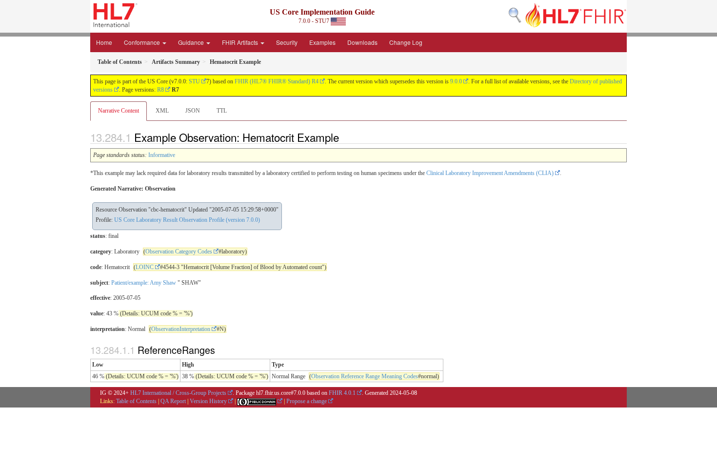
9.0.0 (456, 81)
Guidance (191, 42)
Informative (161, 155)
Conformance (142, 42)
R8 (160, 89)
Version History (208, 401)
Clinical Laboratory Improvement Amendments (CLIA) (490, 173)
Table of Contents (136, 401)
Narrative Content (118, 110)
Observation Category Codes (178, 251)
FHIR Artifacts (240, 42)
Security (287, 42)
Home (104, 42)
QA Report (173, 401)
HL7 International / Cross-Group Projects (178, 392)
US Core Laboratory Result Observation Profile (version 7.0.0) (187, 219)
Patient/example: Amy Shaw (143, 282)
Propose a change (306, 401)
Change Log (405, 42)
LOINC (145, 267)
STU (194, 81)
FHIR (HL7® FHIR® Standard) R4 (277, 81)
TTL (222, 110)
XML (162, 110)
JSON (192, 110)
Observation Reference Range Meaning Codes (364, 376)
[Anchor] (344, 137)
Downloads (362, 42)
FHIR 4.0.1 (342, 392)
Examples (322, 42)
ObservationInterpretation (180, 329)
